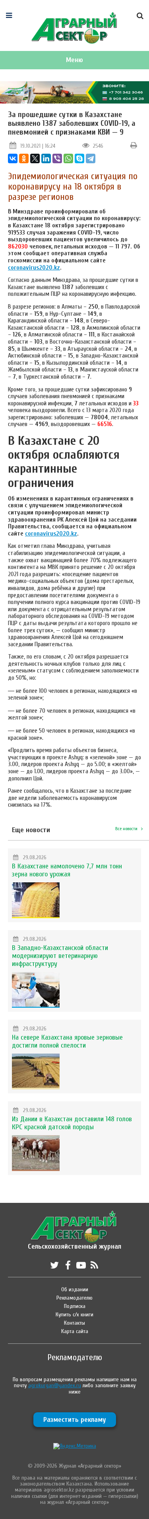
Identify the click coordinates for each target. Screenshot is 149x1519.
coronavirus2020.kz (34, 267)
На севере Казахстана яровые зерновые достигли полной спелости (67, 1041)
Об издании (74, 1289)
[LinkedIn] (46, 158)
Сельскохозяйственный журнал (74, 1242)
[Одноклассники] (24, 158)
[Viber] (57, 158)
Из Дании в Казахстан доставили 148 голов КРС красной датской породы (72, 1123)
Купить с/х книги (74, 1314)
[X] (35, 158)
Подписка (74, 1306)
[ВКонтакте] (12, 158)
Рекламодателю (74, 1297)
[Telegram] (90, 158)
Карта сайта (74, 1331)
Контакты (74, 1323)
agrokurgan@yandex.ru (54, 1385)
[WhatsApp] (68, 158)
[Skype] (79, 158)
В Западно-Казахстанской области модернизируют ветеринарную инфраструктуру (60, 956)
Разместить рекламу (74, 1419)
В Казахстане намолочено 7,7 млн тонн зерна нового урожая (67, 870)
